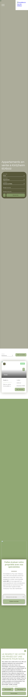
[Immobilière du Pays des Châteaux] (22, 5)
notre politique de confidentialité (10, 686)
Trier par (3, 353)
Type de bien (5, 178)
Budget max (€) (7, 187)
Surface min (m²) (7, 191)
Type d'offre (5, 174)
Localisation (5, 182)
